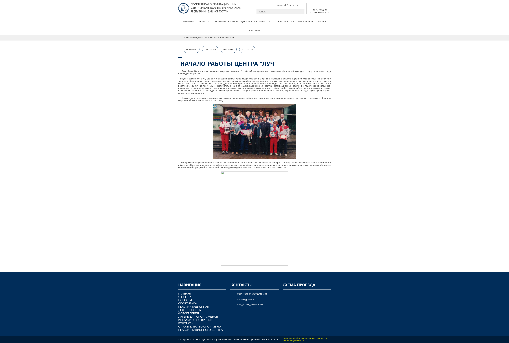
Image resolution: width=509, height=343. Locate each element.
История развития (214, 38)
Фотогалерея (305, 21)
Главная (188, 38)
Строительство (284, 21)
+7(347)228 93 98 (243, 294)
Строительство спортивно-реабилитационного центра (200, 328)
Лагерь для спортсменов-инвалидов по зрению (198, 318)
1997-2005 (210, 49)
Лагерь (321, 21)
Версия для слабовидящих (319, 11)
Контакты (254, 30)
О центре (188, 21)
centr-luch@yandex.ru (287, 5)
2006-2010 (228, 49)
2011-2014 (247, 49)
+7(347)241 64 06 (259, 294)
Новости (204, 21)
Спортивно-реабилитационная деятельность (242, 21)
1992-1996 (191, 49)
